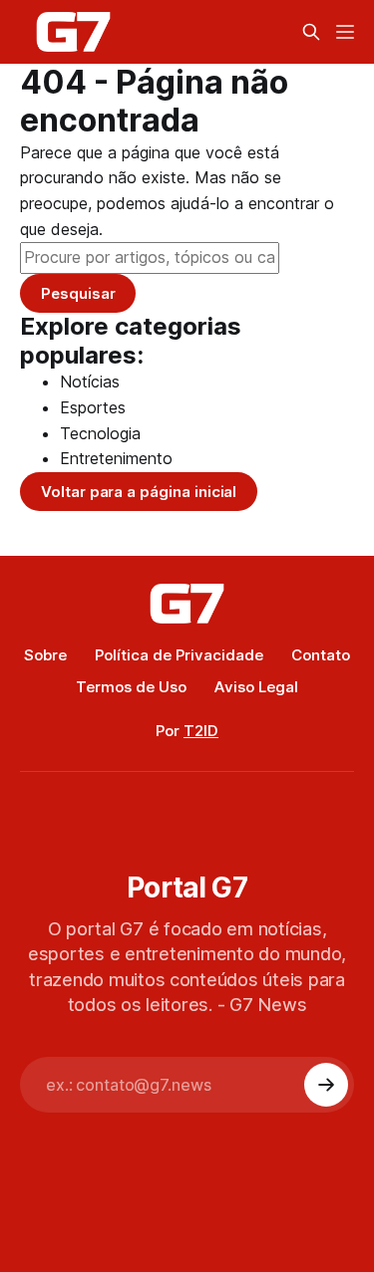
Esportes (93, 407)
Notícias (90, 381)
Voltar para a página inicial (138, 491)
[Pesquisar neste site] (311, 32)
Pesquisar (78, 293)
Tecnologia (100, 433)
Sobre (45, 654)
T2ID (201, 730)
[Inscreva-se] (326, 1085)
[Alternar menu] (345, 32)
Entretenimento (116, 458)
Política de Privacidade (179, 654)
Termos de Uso (131, 686)
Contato (320, 654)
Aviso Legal (256, 686)
